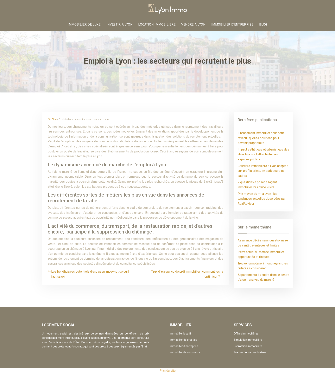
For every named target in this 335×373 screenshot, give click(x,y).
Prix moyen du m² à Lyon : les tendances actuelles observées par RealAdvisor (262, 198)
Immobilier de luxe (84, 24)
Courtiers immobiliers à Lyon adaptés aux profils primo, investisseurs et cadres (263, 171)
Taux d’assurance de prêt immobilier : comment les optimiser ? (185, 274)
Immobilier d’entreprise (232, 24)
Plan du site (168, 370)
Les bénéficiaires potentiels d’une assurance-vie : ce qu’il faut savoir (90, 274)
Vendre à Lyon (193, 24)
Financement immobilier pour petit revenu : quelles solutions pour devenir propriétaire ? (261, 138)
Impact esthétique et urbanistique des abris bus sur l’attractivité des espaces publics (263, 154)
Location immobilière (156, 24)
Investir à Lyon (119, 24)
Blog (263, 24)
